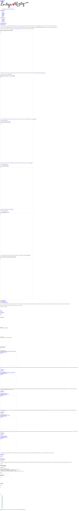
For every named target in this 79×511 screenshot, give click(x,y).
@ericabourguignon (5, 120)
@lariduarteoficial (28, 255)
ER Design (3, 21)
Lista (1, 0)
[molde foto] (2, 460)
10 (2, 456)
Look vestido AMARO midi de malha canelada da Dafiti (7, 372)
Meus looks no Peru (3, 24)
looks (10, 27)
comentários (2, 312)
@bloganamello (9, 74)
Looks (3, 12)
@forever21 (15, 255)
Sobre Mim (3, 19)
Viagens (3, 15)
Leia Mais (1, 370)
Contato (3, 20)
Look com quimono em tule (4, 436)
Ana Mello (16, 28)
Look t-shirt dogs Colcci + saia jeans (5, 415)
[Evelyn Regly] (2, 467)
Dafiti (12, 28)
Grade (4, 0)
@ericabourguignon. (41, 27)
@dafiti (6, 209)
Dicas (2, 16)
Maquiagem (3, 13)
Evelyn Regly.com (23, 509)
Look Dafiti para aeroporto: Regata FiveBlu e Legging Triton (8, 351)
